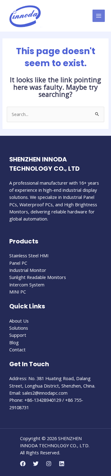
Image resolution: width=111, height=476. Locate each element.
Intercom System (26, 284)
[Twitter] (36, 463)
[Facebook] (23, 463)
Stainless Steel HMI (28, 255)
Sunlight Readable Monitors (37, 277)
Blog (14, 342)
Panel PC (18, 263)
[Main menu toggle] (98, 16)
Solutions (18, 328)
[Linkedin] (61, 463)
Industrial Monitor (27, 270)
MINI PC (17, 292)
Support (17, 335)
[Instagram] (48, 463)
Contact (17, 349)
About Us (19, 321)
